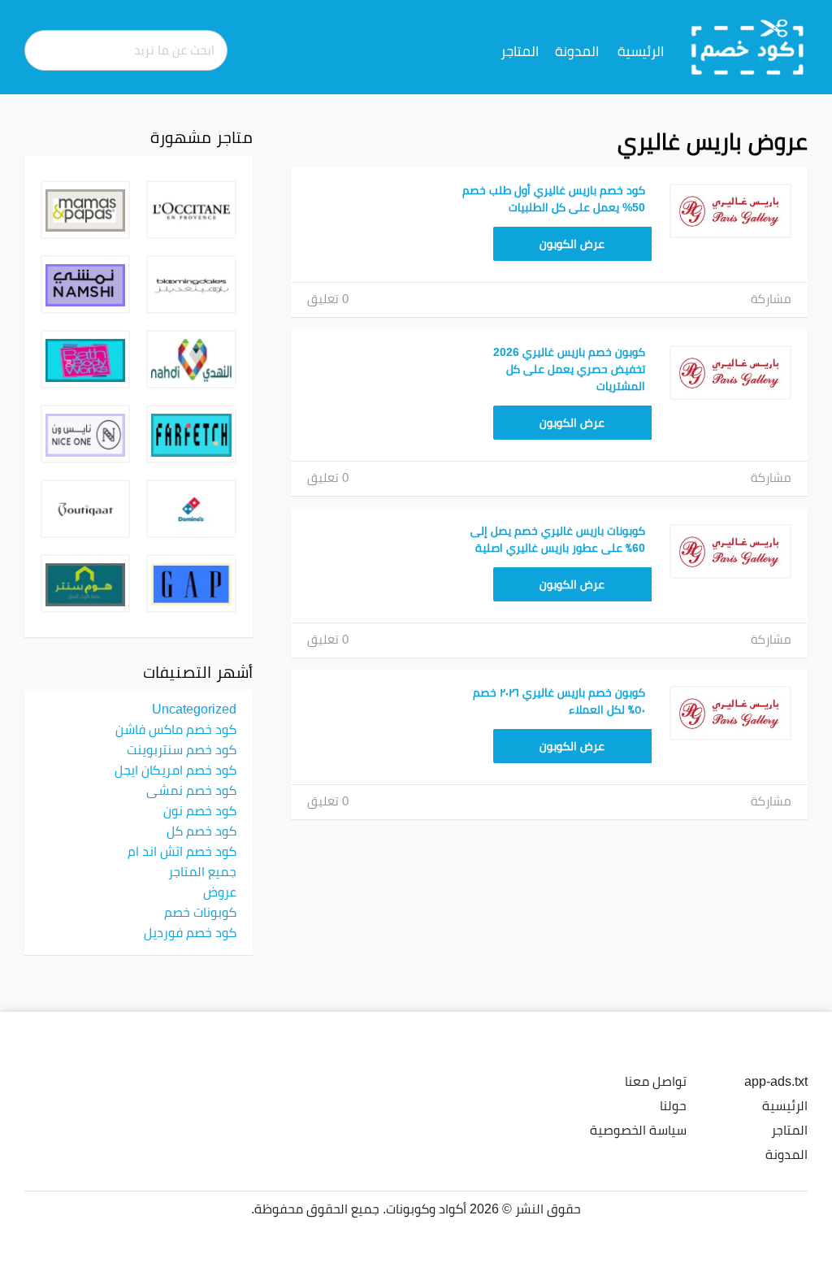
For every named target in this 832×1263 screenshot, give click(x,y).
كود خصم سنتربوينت (181, 749)
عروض (219, 891)
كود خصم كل (201, 830)
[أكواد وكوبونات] (748, 46)
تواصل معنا (656, 1081)
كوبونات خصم (200, 912)
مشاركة (771, 298)
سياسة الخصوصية (638, 1130)
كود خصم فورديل (190, 932)
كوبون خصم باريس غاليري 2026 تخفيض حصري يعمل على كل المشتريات (569, 369)
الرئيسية (641, 51)
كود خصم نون (199, 810)
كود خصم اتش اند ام (182, 851)
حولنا (673, 1105)
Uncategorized (194, 709)
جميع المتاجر (202, 871)
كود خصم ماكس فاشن (175, 729)
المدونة (577, 51)
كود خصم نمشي (191, 790)
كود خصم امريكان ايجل (175, 770)
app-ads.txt (776, 1081)
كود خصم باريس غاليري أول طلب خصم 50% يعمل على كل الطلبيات (553, 199)
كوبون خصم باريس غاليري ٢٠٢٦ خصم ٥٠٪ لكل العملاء (559, 701)
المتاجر (519, 51)
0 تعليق (328, 298)
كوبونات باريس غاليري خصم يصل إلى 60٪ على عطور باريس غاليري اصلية (557, 539)
